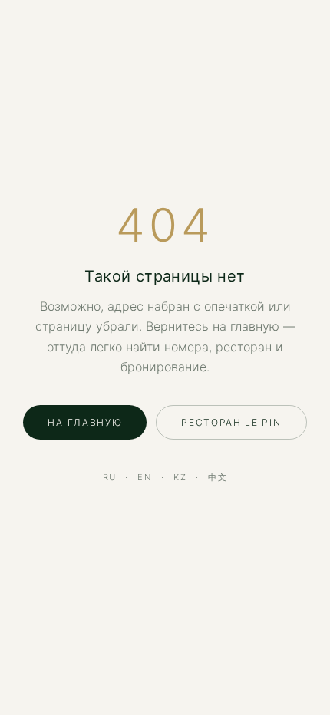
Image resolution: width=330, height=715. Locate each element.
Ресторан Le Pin (231, 422)
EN (145, 477)
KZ (180, 477)
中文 (218, 477)
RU (110, 477)
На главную (85, 422)
